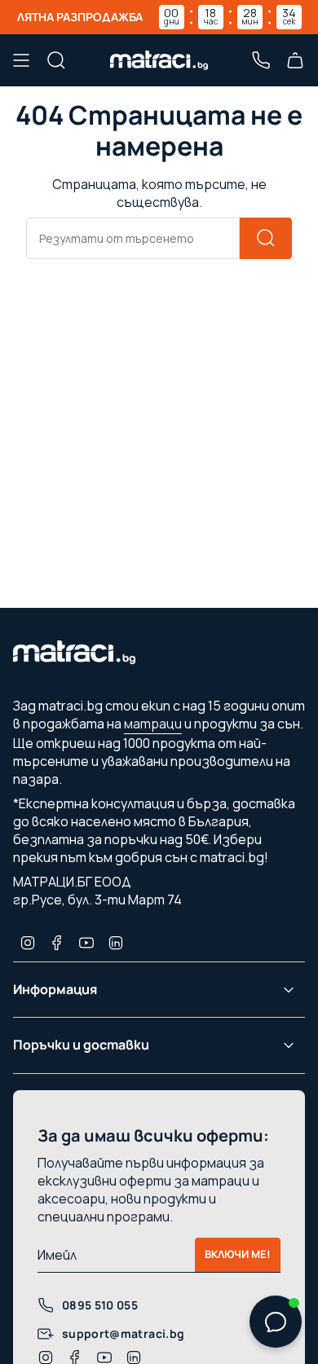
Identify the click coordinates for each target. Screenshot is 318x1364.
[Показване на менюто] (21, 60)
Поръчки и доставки (81, 1045)
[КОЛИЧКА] (295, 60)
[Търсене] (266, 238)
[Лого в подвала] (74, 656)
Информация (55, 989)
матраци (153, 724)
